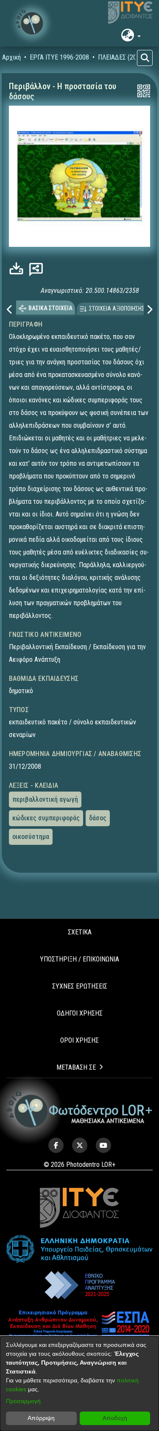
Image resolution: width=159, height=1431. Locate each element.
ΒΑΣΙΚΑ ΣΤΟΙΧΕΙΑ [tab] (50, 308)
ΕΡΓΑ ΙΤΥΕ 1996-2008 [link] (59, 57)
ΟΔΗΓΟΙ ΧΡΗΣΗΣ (80, 1013)
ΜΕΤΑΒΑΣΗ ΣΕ (76, 1067)
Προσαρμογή (23, 1401)
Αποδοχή (115, 1418)
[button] (31, 23)
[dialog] (79, 1383)
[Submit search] (145, 58)
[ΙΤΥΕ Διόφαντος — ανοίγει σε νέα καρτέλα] (130, 12)
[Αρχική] (79, 1110)
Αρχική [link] (11, 57)
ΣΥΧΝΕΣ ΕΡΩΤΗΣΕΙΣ (79, 986)
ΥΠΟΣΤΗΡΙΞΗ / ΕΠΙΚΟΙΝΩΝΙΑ (79, 959)
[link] (18, 269)
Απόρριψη (41, 1418)
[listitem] (56, 1145)
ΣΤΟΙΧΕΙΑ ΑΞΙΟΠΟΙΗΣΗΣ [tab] (117, 308)
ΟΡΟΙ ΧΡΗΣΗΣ (79, 1040)
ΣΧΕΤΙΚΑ (80, 932)
